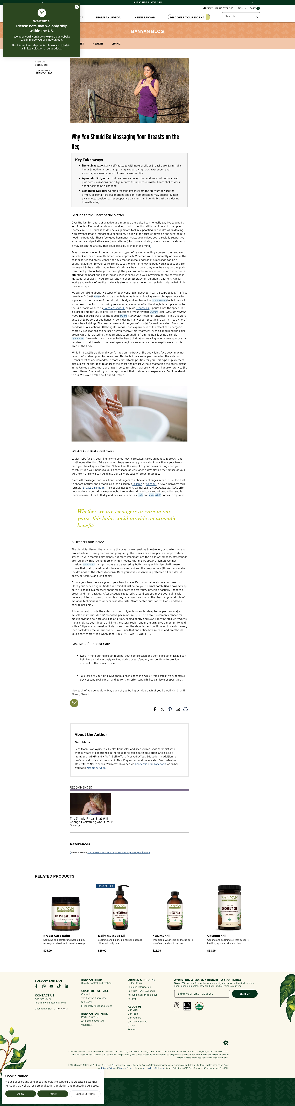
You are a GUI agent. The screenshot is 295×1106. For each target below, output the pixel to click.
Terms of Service (126, 1068)
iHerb (64, 45)
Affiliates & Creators (92, 1021)
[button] (255, 8)
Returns (132, 998)
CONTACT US (44, 995)
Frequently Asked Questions (96, 1005)
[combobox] (241, 16)
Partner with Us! (90, 1017)
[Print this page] (185, 710)
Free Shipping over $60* (220, 8)
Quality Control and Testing (96, 983)
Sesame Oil (143, 307)
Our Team (133, 1013)
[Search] (256, 16)
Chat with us (62, 1008)
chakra (123, 315)
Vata (140, 495)
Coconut (151, 483)
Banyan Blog (147, 31)
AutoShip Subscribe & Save (142, 994)
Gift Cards (86, 1002)
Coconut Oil (216, 935)
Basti (97, 296)
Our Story (133, 1009)
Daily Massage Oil (114, 307)
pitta (151, 495)
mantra (154, 311)
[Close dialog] (77, 7)
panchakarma (159, 300)
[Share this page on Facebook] (155, 710)
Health (98, 43)
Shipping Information (139, 987)
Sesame (137, 483)
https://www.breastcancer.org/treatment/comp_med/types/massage (119, 852)
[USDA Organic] (199, 1006)
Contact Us (87, 994)
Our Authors (134, 1017)
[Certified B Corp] (176, 1006)
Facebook (160, 763)
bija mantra (78, 338)
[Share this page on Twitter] (162, 710)
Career (131, 1025)
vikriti (158, 495)
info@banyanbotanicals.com (50, 1002)
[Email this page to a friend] (178, 710)
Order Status (135, 983)
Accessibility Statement (153, 1068)
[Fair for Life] (187, 1006)
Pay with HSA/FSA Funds (141, 990)
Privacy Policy (107, 1068)
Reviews (132, 1029)
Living (116, 43)
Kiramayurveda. (96, 767)
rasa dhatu (89, 564)
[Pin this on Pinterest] (170, 710)
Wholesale (87, 1024)
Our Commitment (137, 1021)
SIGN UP (245, 993)
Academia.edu (144, 763)
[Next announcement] (252, 2)
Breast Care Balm (94, 487)
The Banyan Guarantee (94, 998)
